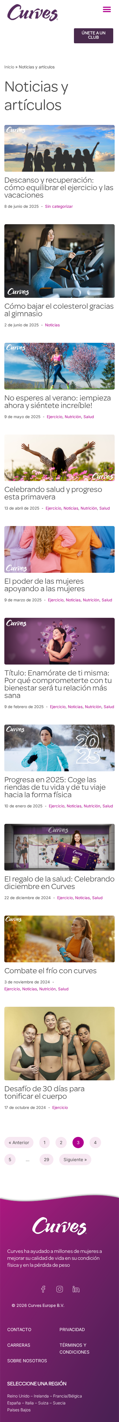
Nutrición (73, 416)
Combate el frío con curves (50, 972)
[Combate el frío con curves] (59, 939)
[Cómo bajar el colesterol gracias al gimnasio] (59, 261)
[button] (106, 9)
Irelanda (41, 1395)
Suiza (43, 1402)
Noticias (52, 325)
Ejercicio (54, 416)
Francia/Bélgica (67, 1395)
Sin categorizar (59, 206)
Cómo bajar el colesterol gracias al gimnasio (59, 311)
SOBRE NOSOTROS (27, 1360)
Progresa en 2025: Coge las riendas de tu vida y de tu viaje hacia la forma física (55, 788)
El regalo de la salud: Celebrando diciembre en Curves (59, 883)
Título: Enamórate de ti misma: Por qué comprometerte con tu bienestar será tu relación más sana (58, 685)
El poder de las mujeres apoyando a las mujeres (44, 586)
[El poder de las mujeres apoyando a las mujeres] (59, 549)
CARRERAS (18, 1345)
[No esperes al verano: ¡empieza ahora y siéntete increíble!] (59, 366)
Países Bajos (19, 1409)
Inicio (9, 66)
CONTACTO (19, 1329)
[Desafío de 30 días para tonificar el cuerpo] (59, 1043)
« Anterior (19, 1142)
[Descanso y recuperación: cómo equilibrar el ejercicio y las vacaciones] (59, 148)
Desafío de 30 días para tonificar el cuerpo (44, 1093)
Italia (29, 1402)
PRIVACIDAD (72, 1329)
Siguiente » (75, 1159)
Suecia (59, 1402)
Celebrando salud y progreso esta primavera (53, 494)
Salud (88, 416)
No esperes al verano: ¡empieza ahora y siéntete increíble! (57, 402)
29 (46, 1159)
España (14, 1402)
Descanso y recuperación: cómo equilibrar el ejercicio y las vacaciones (59, 188)
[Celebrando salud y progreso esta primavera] (59, 458)
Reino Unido (18, 1395)
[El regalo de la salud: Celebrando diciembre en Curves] (59, 847)
